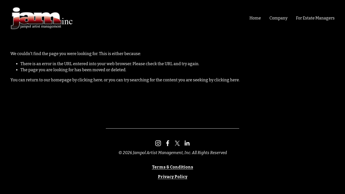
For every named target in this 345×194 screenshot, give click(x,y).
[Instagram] (158, 143)
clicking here (90, 80)
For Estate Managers (315, 18)
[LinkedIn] (187, 143)
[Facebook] (168, 143)
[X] (177, 143)
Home (255, 18)
